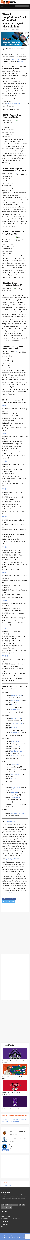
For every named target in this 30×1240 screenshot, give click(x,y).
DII (20, 1204)
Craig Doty (14, 769)
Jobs (2, 1214)
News (17, 30)
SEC (10, 1207)
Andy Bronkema (16, 723)
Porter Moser (15, 700)
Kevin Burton (15, 774)
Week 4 (4, 489)
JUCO (3, 1207)
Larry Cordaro (15, 779)
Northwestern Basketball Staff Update (12, 1109)
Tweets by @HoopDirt (7, 1185)
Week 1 (4, 405)
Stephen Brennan (17, 751)
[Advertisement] (16, 908)
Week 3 (4, 461)
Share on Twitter (9, 901)
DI (17, 1204)
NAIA (7, 1207)
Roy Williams (15, 710)
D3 (14, 1204)
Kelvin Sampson (16, 695)
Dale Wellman (15, 741)
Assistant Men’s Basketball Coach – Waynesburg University (17, 1132)
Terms (2, 1226)
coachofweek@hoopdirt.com (15, 103)
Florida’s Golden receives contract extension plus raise (15, 1077)
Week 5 (4, 517)
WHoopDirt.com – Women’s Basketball (11, 1218)
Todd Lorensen (16, 797)
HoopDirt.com (15, 59)
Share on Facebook (9, 899)
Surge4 (9, 1237)
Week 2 (4, 433)
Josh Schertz (15, 733)
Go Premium (13, 893)
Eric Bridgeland (16, 746)
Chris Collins (15, 705)
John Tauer (14, 756)
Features (14, 30)
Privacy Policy (4, 1224)
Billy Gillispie (15, 788)
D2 (11, 1204)
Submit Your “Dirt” (5, 1216)
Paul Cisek (14, 792)
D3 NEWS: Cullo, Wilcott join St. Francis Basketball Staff (12, 1093)
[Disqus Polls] (15, 933)
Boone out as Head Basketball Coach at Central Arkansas (14, 1061)
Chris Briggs (15, 765)
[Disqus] (15, 976)
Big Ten (7, 1204)
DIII (23, 1204)
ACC (3, 1204)
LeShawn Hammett (17, 813)
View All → (5, 1150)
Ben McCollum (16, 718)
